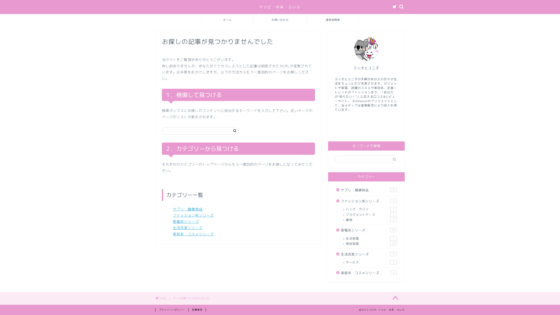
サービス (370, 262)
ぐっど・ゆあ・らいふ (280, 7)
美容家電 (370, 244)
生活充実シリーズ (188, 227)
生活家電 (370, 238)
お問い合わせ (280, 19)
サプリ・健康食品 (188, 209)
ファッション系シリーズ (193, 215)
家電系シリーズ (186, 221)
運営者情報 (333, 19)
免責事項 (197, 310)
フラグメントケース (370, 214)
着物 (370, 220)
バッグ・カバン (370, 209)
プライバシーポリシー (172, 310)
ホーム (227, 19)
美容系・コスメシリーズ (193, 234)
